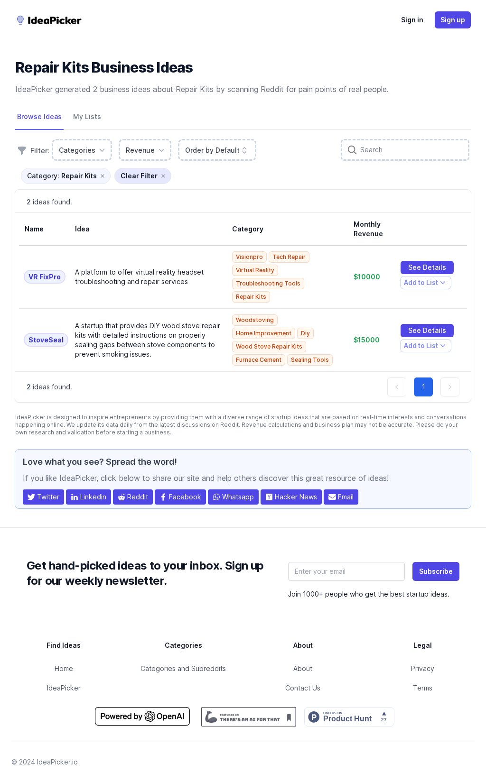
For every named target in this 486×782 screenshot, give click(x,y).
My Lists (87, 116)
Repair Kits (251, 296)
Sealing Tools (310, 359)
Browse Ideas (39, 116)
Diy (305, 333)
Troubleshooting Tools (268, 283)
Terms (422, 688)
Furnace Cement (258, 359)
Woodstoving (255, 319)
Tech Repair (289, 256)
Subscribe (436, 571)
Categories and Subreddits (183, 668)
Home (64, 668)
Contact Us (302, 688)
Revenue (140, 150)
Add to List (420, 283)
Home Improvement (263, 333)
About (302, 668)
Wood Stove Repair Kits (269, 346)
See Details (427, 267)
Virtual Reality (255, 270)
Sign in (412, 20)
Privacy (422, 668)
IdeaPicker (64, 688)
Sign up (452, 20)
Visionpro (249, 256)
